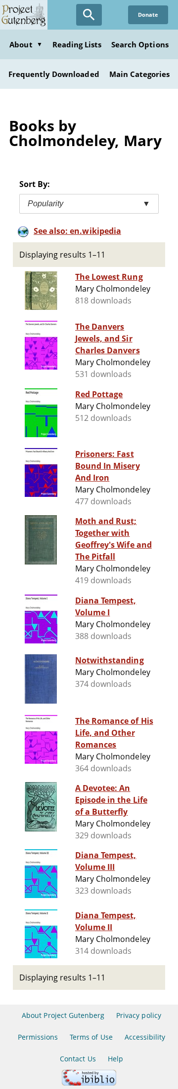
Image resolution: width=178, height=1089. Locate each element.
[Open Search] (89, 15)
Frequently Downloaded (53, 74)
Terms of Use (91, 1037)
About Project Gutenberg (63, 1015)
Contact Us (77, 1058)
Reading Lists (77, 44)
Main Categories (139, 74)
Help (115, 1058)
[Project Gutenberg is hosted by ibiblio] (89, 1083)
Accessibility (145, 1037)
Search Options (140, 44)
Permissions (38, 1037)
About (25, 44)
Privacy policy (138, 1015)
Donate (148, 14)
